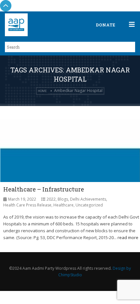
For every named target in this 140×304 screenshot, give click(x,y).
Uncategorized (89, 205)
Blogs (63, 199)
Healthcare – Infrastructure (43, 189)
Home (42, 91)
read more (128, 237)
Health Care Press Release (27, 205)
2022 (51, 199)
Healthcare (63, 205)
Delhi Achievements (88, 199)
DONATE (105, 25)
